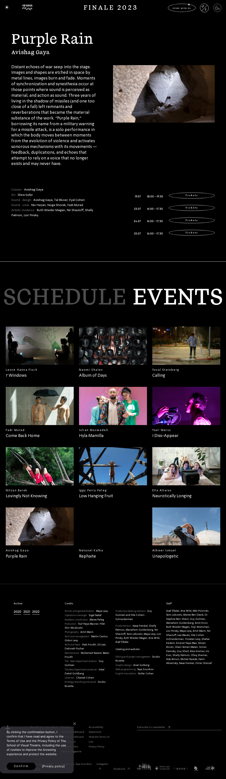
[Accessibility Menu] (217, 10)
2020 (17, 612)
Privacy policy (53, 766)
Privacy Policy (96, 747)
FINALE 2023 (111, 8)
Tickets (191, 195)
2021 (26, 612)
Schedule (64, 298)
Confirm (21, 766)
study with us (182, 7)
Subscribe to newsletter (151, 727)
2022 (36, 612)
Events (177, 298)
